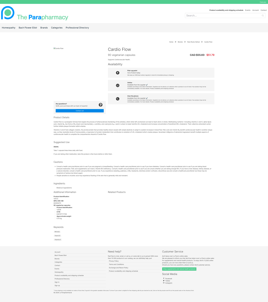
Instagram (168, 283)
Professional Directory (77, 27)
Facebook (168, 278)
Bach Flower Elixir (28, 27)
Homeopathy (8, 27)
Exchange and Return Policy (118, 268)
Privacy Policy (114, 261)
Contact (264, 10)
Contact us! (80, 111)
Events (247, 10)
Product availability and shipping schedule (162, 88)
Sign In (57, 282)
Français (263, 2)
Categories (56, 27)
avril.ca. (190, 263)
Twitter (167, 281)
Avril (187, 258)
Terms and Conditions (116, 264)
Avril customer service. (202, 265)
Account (255, 10)
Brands (44, 27)
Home (171, 42)
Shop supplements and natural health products (179, 269)
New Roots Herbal (193, 42)
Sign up (57, 285)
